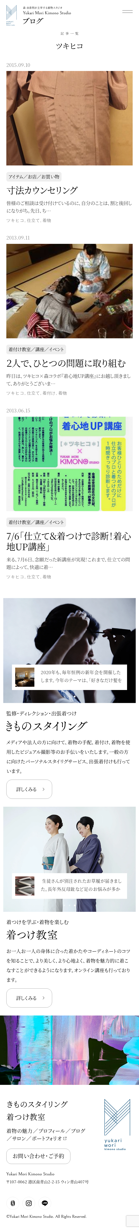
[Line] (45, 1203)
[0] (64, 696)
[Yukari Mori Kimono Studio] (11, 6)
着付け (49, 393)
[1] (69, 696)
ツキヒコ (15, 220)
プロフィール (51, 1130)
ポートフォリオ (47, 1138)
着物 (47, 220)
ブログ (78, 1130)
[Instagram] (29, 1203)
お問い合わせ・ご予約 (38, 1156)
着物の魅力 (19, 1130)
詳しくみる (26, 789)
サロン (19, 1138)
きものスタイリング (36, 1103)
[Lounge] (13, 1203)
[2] (74, 696)
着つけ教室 (25, 1116)
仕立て (33, 220)
